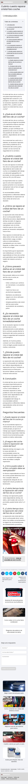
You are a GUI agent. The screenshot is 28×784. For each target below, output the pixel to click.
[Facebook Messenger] (7, 573)
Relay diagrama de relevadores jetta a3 (7, 579)
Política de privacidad (11, 779)
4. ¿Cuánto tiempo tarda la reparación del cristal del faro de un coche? (15, 80)
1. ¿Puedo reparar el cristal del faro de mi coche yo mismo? (15, 62)
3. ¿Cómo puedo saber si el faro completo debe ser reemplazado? (15, 74)
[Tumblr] (22, 573)
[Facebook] (3, 573)
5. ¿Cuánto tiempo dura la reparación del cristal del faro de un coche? (15, 86)
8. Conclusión (10, 55)
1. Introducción (11, 25)
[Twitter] (10, 573)
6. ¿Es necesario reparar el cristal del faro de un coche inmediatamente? (14, 47)
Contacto (10, 777)
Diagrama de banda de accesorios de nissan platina (22, 579)
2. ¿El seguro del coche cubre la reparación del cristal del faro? (15, 68)
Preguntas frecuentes (13, 58)
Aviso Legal (4, 777)
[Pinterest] (14, 573)
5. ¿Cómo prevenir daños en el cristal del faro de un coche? (15, 41)
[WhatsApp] (18, 573)
